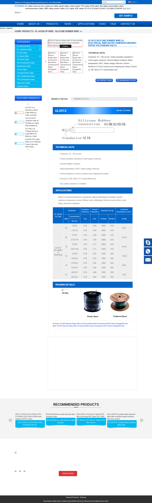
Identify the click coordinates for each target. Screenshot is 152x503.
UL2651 (102, 8)
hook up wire (38, 6)
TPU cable (85, 6)
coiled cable (74, 6)
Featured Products (72, 497)
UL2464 (95, 8)
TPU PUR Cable (23, 59)
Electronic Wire (82, 501)
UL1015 (87, 8)
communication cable (34, 8)
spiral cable (64, 6)
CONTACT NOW (105, 80)
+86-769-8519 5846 (114, 480)
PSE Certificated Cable (26, 80)
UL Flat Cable (22, 53)
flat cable (104, 6)
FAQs (113, 24)
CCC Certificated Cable (26, 76)
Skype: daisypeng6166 (114, 476)
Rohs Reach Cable (49, 501)
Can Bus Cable (22, 86)
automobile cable (115, 6)
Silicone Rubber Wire (67, 31)
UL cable (28, 6)
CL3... (129, 8)
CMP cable (48, 8)
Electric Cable (61, 501)
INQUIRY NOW (68, 473)
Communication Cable (25, 73)
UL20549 (118, 8)
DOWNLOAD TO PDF (128, 80)
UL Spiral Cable (23, 56)
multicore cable (51, 6)
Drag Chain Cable (23, 83)
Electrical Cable (93, 501)
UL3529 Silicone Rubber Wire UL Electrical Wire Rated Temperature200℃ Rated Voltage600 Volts (94, 323)
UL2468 (110, 8)
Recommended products (76, 404)
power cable (59, 8)
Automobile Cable (24, 66)
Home (20, 24)
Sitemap (83, 497)
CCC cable (69, 8)
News (68, 24)
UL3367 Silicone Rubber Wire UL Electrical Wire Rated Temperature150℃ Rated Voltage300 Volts (91, 326)
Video (102, 24)
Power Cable (22, 69)
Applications (86, 24)
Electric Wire (104, 501)
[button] (28, 104)
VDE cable (79, 8)
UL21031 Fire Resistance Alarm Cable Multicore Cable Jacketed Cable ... (31, 113)
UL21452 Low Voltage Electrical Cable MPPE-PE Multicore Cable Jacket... (31, 134)
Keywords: (20, 6)
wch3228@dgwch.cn (114, 472)
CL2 (124, 8)
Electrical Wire (72, 501)
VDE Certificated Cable (26, 63)
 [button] (141, 420)
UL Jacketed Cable (24, 49)
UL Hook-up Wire (44, 31)
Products (52, 24)
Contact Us (128, 24)
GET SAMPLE (126, 15)
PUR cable (94, 6)
